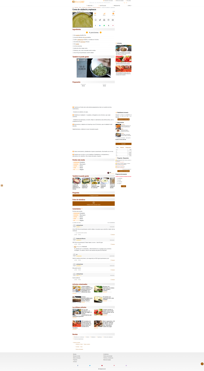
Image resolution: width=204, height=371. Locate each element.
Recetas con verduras (79, 337)
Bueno (81, 166)
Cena (81, 346)
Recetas (89, 5)
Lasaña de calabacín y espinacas (85, 186)
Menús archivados (121, 137)
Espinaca (100, 337)
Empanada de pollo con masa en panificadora (126, 126)
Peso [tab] (117, 147)
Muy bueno (82, 164)
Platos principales (79, 349)
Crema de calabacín (108, 337)
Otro (129, 5)
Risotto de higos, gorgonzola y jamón (125, 131)
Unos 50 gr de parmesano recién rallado (84, 52)
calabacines (80, 39)
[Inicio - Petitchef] (73, 7)
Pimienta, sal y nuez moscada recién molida (84, 50)
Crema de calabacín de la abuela (114, 186)
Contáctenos (106, 354)
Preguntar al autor (94, 195)
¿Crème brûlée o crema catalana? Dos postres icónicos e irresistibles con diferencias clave (87, 289)
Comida (77, 346)
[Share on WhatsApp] (104, 25)
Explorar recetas (76, 342)
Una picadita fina (80, 35)
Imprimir (129, 137)
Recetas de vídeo (76, 356)
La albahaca (119, 178)
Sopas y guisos (87, 344)
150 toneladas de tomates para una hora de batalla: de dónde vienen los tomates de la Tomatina (82, 324)
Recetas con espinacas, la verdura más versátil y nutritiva (108, 288)
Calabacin (93, 337)
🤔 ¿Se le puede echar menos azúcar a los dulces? (123, 161)
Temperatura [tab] (128, 147)
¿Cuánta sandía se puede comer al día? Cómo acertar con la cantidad (108, 311)
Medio (81, 167)
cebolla (77, 35)
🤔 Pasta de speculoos (120, 166)
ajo (85, 37)
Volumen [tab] (122, 147)
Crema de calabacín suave (103, 186)
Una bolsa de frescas (81, 41)
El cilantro (119, 183)
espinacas (82, 41)
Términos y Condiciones (108, 357)
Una (76, 44)
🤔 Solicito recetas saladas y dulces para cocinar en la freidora (123, 164)
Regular (81, 169)
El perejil (119, 180)
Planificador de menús (123, 119)
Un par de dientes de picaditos (82, 37)
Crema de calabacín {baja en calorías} (95, 186)
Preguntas (116, 5)
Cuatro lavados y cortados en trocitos (86, 39)
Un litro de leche (78, 46)
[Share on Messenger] (100, 25)
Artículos (103, 5)
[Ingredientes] (2, 185)
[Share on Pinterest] (113, 25)
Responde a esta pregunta (120, 165)
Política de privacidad (107, 356)
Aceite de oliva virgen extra (80, 48)
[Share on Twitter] (108, 25)
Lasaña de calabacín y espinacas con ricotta (76, 187)
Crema (87, 337)
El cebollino (119, 181)
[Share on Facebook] (95, 25)
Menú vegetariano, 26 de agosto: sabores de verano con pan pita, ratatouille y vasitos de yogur (109, 323)
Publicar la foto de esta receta (93, 204)
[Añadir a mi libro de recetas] (96, 20)
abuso (113, 234)
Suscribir (123, 143)
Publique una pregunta (124, 171)
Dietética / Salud (79, 344)
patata (77, 44)
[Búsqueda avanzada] (127, 2)
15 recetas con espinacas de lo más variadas (108, 298)
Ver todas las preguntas (127, 169)
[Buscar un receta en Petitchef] (124, 2)
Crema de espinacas (78, 339)
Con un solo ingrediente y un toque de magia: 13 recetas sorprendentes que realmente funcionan (82, 313)
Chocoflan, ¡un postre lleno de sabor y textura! (126, 135)
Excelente (82, 162)
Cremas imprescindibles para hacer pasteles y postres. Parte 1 (86, 299)
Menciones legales (107, 359)
